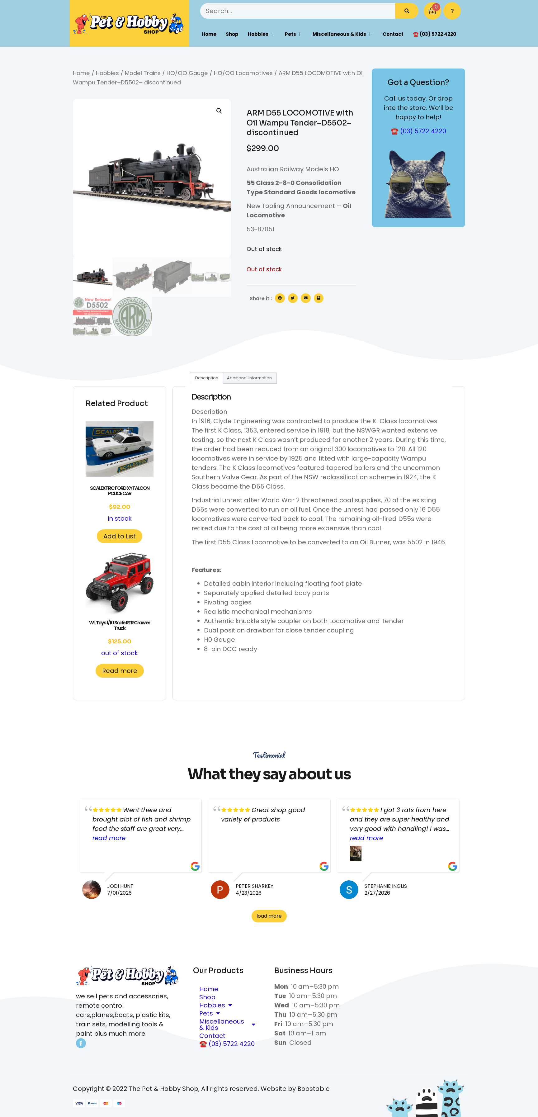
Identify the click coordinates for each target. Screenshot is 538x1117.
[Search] (406, 11)
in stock (119, 504)
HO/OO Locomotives (243, 73)
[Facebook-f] (81, 1043)
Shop (232, 34)
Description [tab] (206, 378)
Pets (290, 34)
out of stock (119, 638)
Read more (119, 670)
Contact (393, 34)
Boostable (313, 1088)
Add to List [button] (119, 536)
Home (209, 34)
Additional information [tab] (249, 378)
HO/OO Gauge (187, 73)
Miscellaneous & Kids (339, 34)
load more (269, 916)
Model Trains (143, 73)
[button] (219, 110)
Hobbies (258, 34)
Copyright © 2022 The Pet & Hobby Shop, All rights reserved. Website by (185, 1088)
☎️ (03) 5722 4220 (434, 34)
